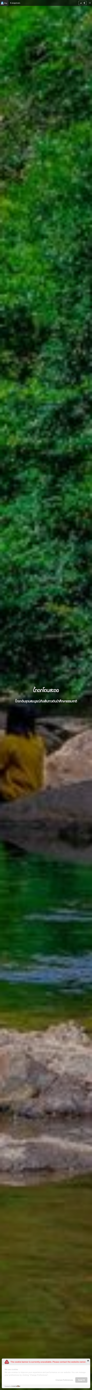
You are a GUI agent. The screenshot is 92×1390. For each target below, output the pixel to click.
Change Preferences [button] (64, 1380)
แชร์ (81, 3)
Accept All (81, 1379)
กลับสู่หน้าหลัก (16, 3)
